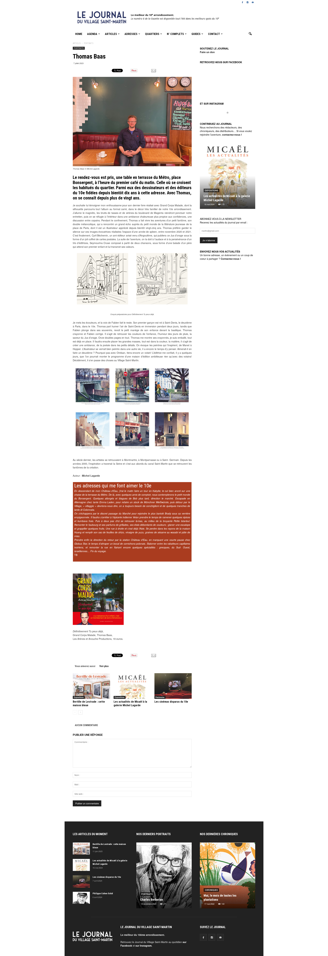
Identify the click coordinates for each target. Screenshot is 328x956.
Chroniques (211, 890)
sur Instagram (143, 945)
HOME (78, 34)
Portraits (79, 48)
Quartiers (152, 34)
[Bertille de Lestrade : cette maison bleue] (91, 686)
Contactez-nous (230, 258)
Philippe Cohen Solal (103, 893)
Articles (111, 34)
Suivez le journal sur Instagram (229, 118)
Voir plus (104, 666)
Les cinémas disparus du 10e (171, 701)
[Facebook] (242, 2)
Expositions (79, 697)
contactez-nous (231, 134)
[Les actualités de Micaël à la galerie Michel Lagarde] (132, 686)
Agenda (92, 34)
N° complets (175, 34)
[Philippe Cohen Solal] (81, 898)
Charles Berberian (151, 899)
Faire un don (207, 52)
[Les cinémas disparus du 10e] (173, 686)
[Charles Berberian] (164, 876)
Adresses (131, 34)
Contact (214, 34)
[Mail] (252, 2)
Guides (196, 34)
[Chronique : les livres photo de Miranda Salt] (227, 876)
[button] (250, 34)
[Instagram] (247, 2)
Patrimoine (160, 697)
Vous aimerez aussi (85, 666)
